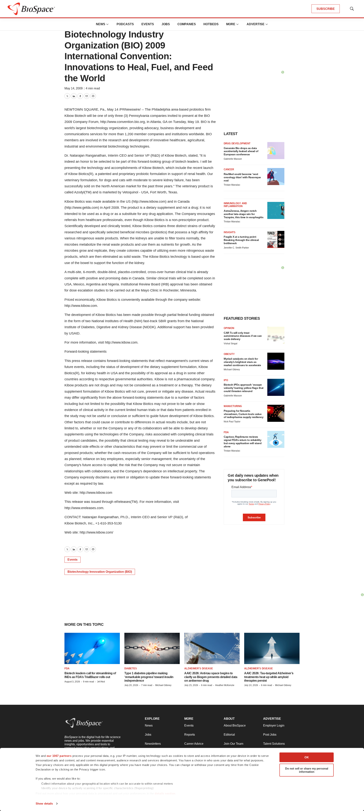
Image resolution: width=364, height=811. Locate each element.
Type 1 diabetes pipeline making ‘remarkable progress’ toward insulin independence (148, 677)
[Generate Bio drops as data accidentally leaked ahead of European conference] (275, 150)
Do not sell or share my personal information (306, 770)
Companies (186, 24)
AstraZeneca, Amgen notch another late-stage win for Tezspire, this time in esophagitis (243, 214)
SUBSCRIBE (325, 8)
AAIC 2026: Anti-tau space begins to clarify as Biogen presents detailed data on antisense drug (210, 677)
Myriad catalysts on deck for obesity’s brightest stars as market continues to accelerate (242, 362)
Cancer (229, 169)
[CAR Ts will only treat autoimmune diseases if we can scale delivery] (275, 335)
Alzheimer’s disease (198, 668)
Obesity (229, 354)
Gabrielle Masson (233, 159)
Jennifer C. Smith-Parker (236, 247)
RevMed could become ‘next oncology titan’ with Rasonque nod (242, 177)
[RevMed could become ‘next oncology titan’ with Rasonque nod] (275, 176)
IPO (226, 380)
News (100, 24)
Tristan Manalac (232, 185)
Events (147, 24)
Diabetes (130, 668)
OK (306, 757)
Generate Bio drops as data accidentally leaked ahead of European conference (241, 151)
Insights (229, 232)
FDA (226, 432)
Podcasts (125, 24)
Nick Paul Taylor (232, 421)
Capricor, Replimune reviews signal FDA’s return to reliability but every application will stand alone (242, 441)
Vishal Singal (230, 343)
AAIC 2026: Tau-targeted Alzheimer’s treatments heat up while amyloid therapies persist (268, 677)
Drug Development (237, 143)
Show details (44, 803)
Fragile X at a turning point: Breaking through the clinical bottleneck (241, 240)
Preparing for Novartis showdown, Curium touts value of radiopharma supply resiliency (243, 414)
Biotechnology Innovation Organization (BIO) (99, 571)
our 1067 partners (59, 755)
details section (165, 793)
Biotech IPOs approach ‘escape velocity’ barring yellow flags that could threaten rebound (244, 388)
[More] (107, 24)
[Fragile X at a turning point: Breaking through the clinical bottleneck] (275, 239)
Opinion (229, 328)
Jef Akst (101, 681)
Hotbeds (211, 24)
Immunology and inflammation (235, 205)
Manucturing (233, 406)
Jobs (166, 24)
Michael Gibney (232, 369)
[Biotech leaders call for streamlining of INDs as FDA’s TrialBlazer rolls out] (92, 648)
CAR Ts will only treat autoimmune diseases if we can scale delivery (243, 336)
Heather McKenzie (224, 685)
